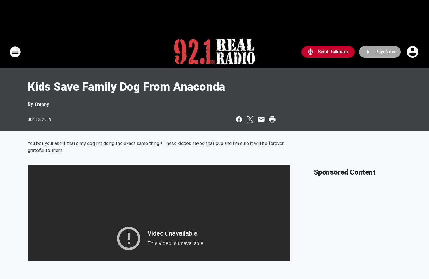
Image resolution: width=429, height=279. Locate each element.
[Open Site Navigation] (15, 52)
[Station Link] (214, 52)
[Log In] (413, 52)
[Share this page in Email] (261, 119)
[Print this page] (272, 119)
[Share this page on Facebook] (239, 119)
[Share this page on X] (250, 119)
